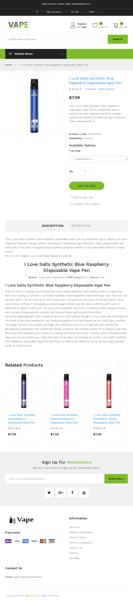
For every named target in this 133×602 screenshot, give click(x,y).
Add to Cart (87, 186)
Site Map (74, 558)
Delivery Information (81, 532)
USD (92, 11)
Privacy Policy (77, 537)
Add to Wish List (83, 197)
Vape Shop (30, 595)
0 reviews (90, 89)
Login (84, 27)
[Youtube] (84, 492)
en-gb (75, 11)
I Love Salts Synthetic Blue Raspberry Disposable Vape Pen (53, 64)
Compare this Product (86, 204)
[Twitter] (49, 492)
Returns (73, 553)
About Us (74, 527)
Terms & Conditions (80, 542)
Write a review (107, 89)
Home (8, 64)
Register (82, 24)
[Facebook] (72, 492)
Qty (71, 171)
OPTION (75, 151)
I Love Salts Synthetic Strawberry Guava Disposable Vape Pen (107, 418)
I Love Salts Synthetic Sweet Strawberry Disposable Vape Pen (64, 418)
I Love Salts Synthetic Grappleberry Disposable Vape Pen (22, 418)
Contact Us (75, 547)
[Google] (60, 492)
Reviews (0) (81, 225)
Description (52, 225)
